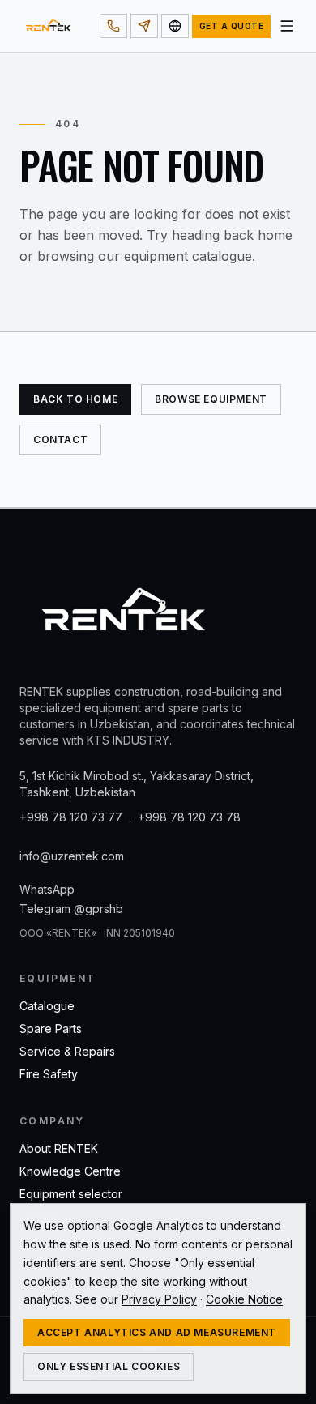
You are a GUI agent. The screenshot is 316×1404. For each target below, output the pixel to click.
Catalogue (47, 1006)
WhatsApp (47, 889)
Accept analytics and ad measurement (156, 1332)
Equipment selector (70, 1194)
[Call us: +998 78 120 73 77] (113, 26)
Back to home (75, 399)
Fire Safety (48, 1074)
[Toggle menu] (287, 26)
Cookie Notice (244, 1299)
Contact (60, 439)
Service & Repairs (67, 1051)
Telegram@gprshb (71, 908)
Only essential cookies (108, 1366)
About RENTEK (58, 1148)
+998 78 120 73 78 (189, 817)
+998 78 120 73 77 (70, 817)
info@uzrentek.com (71, 856)
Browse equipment (211, 399)
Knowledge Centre (70, 1171)
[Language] (175, 26)
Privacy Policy (159, 1299)
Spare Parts (50, 1028)
